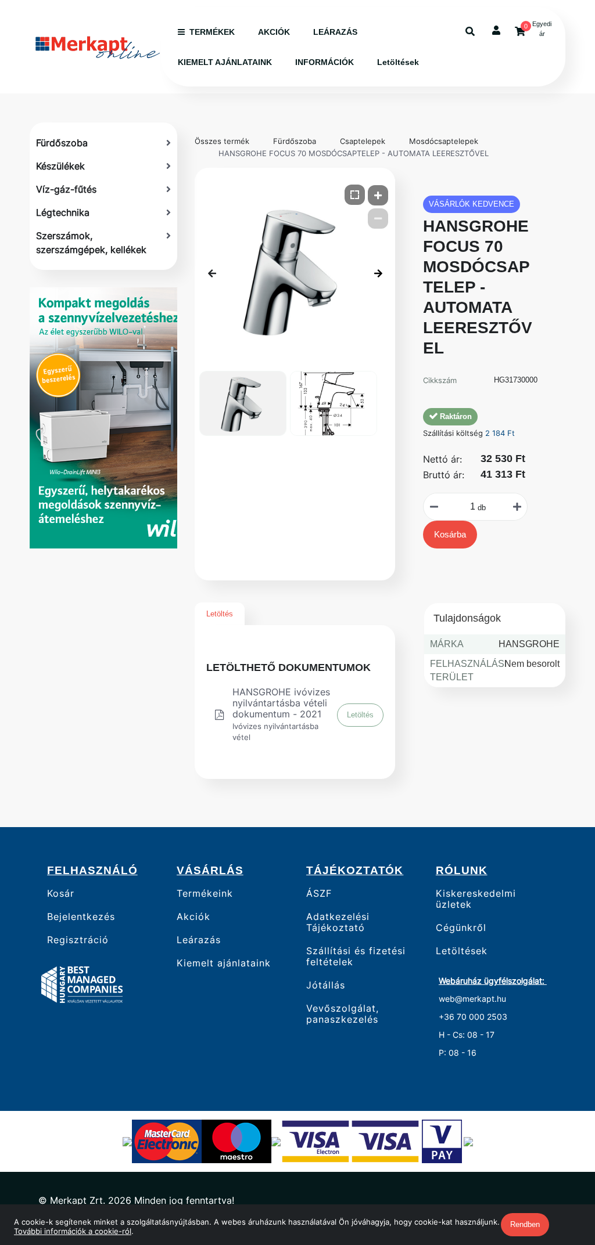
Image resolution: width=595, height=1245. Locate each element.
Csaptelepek (362, 141)
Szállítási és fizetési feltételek (356, 957)
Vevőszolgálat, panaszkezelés (342, 1014)
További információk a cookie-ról (72, 1231)
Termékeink (205, 893)
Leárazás (199, 940)
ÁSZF (319, 893)
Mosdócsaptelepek (443, 141)
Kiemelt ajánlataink (224, 963)
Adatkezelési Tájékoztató (338, 922)
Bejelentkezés (81, 916)
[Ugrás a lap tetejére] (559, 1175)
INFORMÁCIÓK (324, 62)
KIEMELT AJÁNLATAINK (225, 62)
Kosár (60, 893)
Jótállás (325, 985)
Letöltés (219, 613)
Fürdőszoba (294, 141)
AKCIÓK (274, 32)
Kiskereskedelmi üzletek (476, 898)
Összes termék (222, 141)
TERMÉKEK (212, 32)
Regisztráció (78, 940)
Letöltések (398, 62)
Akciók (193, 916)
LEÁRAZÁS (335, 32)
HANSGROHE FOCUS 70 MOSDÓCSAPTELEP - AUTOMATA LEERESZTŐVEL (353, 153)
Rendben (525, 1224)
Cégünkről (461, 927)
